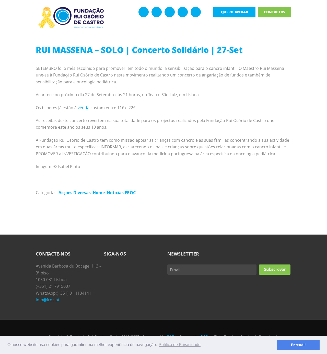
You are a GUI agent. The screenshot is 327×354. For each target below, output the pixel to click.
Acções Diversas (75, 192)
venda (83, 107)
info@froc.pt (48, 300)
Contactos (274, 11)
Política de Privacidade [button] (180, 344)
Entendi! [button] (298, 345)
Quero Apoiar (234, 11)
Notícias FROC (121, 192)
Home (99, 192)
